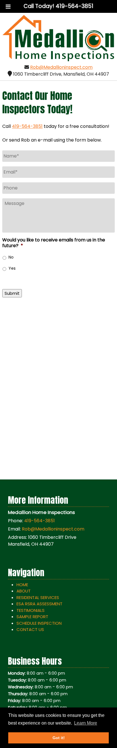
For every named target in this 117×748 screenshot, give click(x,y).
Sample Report (32, 617)
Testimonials (30, 610)
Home (22, 585)
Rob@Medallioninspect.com (61, 67)
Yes (12, 268)
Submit (12, 293)
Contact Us (30, 629)
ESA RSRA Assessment (39, 604)
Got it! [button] (59, 737)
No (11, 257)
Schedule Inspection (39, 623)
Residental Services (37, 597)
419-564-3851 (27, 126)
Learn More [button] (85, 723)
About (23, 591)
